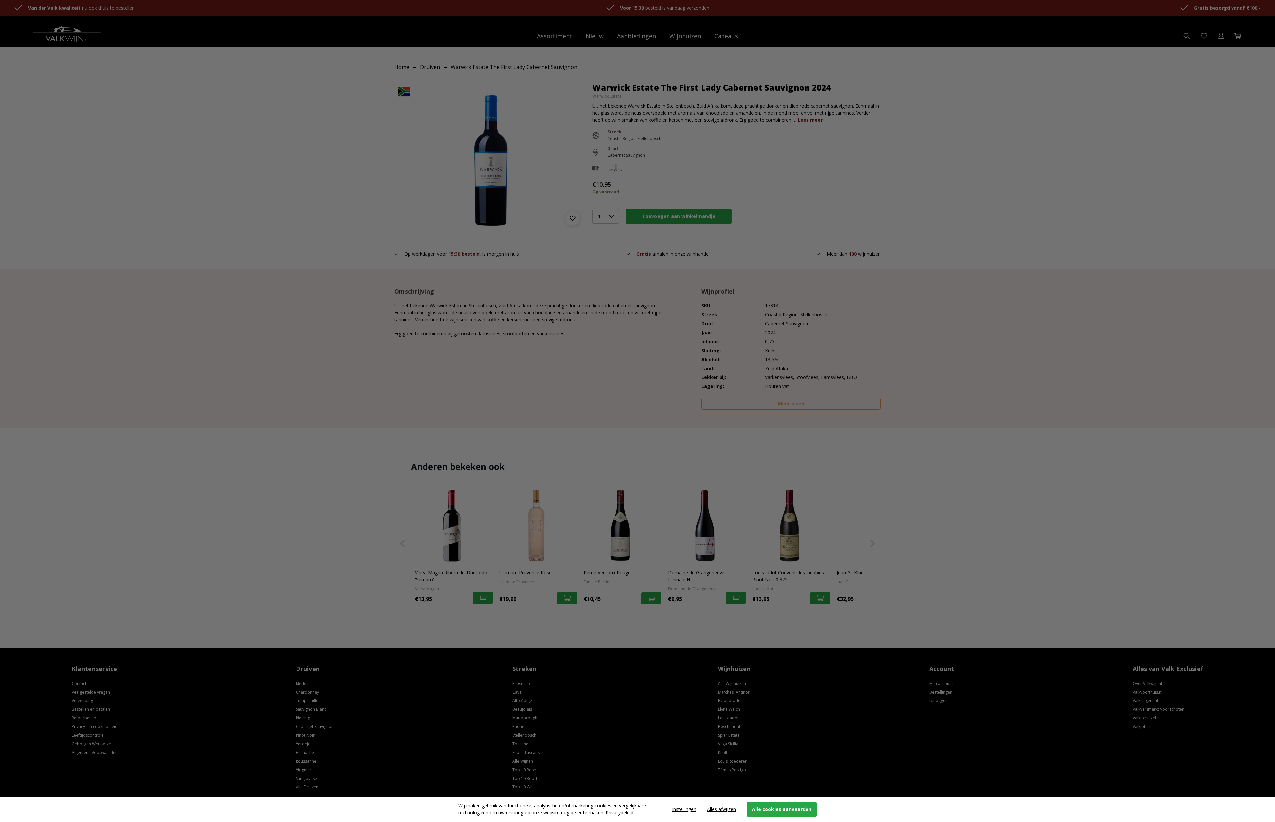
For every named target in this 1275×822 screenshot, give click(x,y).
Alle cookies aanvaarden (781, 809)
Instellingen (684, 809)
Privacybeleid (619, 812)
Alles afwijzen (721, 809)
